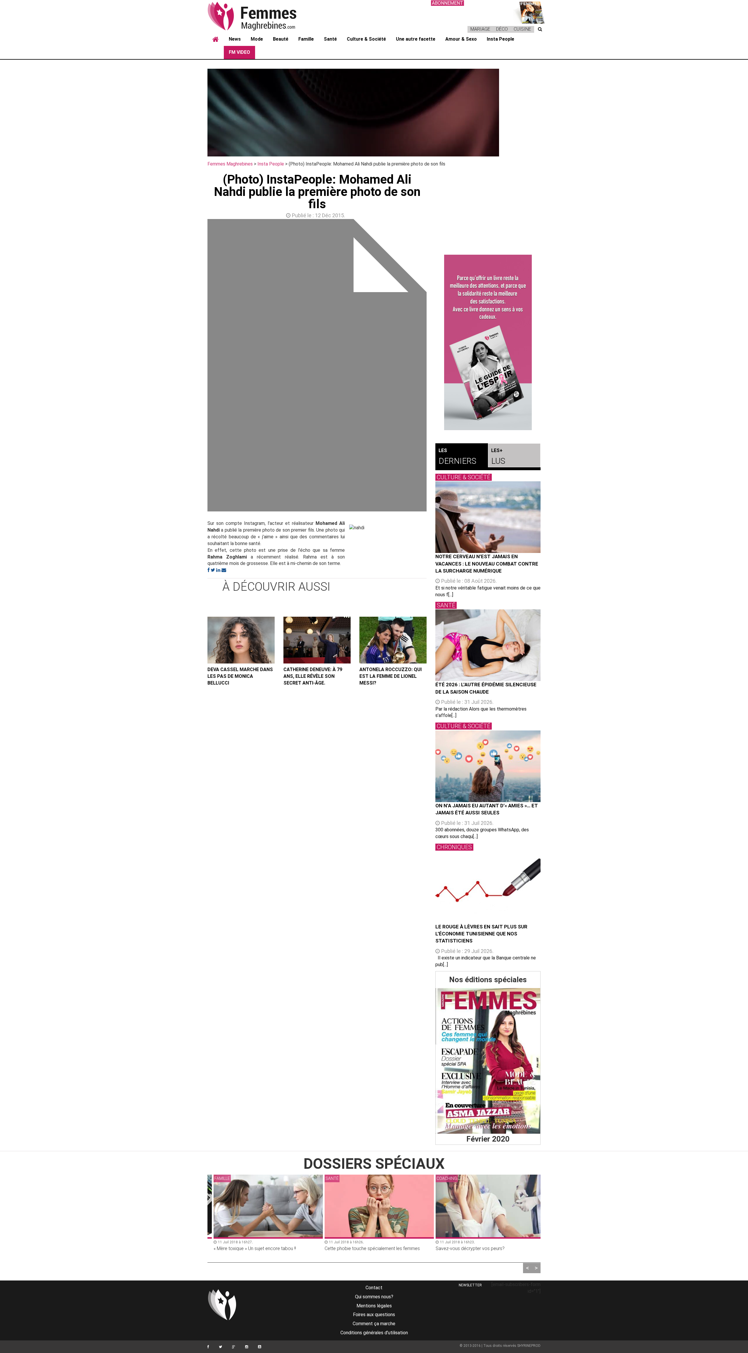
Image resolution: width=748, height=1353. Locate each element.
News (235, 39)
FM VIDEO (239, 52)
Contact (374, 1287)
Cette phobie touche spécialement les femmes (367, 1248)
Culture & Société (366, 39)
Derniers (457, 457)
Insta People (500, 39)
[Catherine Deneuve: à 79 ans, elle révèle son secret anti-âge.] (317, 640)
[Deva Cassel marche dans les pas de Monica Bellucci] (241, 640)
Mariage (480, 29)
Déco (502, 29)
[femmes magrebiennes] (260, 16)
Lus (498, 457)
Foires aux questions (374, 1314)
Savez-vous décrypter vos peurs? (464, 1248)
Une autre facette (415, 39)
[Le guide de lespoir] (488, 342)
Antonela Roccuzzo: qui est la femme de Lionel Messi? (390, 676)
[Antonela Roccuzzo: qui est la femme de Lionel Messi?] (393, 640)
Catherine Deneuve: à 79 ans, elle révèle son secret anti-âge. (312, 676)
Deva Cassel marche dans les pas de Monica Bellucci (240, 676)
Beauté (280, 39)
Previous (199, 366)
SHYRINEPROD (529, 1346)
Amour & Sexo (461, 39)
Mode (257, 39)
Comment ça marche (374, 1323)
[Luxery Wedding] (488, 1061)
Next (435, 366)
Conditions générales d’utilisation (374, 1332)
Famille (306, 39)
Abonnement (447, 3)
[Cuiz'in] (529, 12)
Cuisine (522, 29)
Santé (330, 39)
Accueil (215, 39)
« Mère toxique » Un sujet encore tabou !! (249, 1248)
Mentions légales (374, 1306)
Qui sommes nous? (374, 1296)
